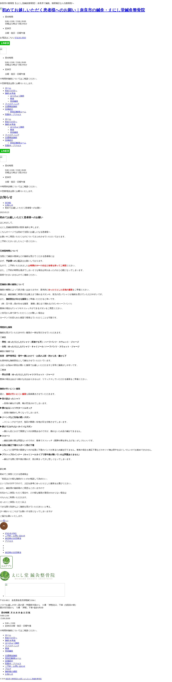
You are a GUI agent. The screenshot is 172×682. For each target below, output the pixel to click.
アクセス (9, 541)
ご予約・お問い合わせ (15, 536)
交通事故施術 (11, 106)
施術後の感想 (11, 671)
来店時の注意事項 (13, 538)
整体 (12, 99)
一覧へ (4, 521)
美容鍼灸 (14, 101)
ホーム (8, 88)
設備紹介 (9, 109)
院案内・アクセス (13, 114)
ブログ (8, 669)
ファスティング (12, 104)
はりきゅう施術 (17, 96)
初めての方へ (11, 91)
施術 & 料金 (10, 93)
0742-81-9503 (20, 38)
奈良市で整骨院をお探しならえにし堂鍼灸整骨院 (24, 679)
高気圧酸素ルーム (18, 112)
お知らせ (9, 674)
